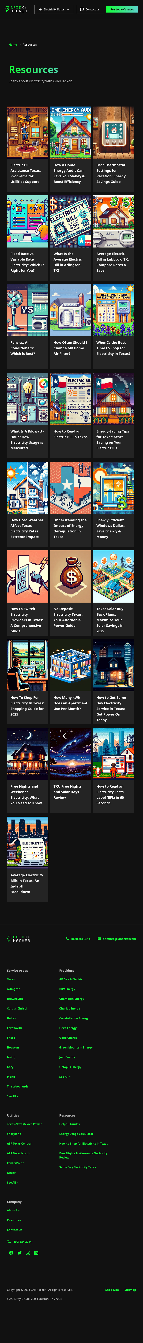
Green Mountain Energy (76, 1047)
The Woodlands (17, 1086)
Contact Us (14, 1230)
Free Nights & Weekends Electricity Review (83, 1155)
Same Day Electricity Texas (77, 1167)
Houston (13, 1047)
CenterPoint (15, 1163)
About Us (13, 1210)
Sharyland (14, 1134)
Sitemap (130, 1290)
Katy (10, 1067)
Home (13, 44)
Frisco (11, 1038)
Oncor (11, 1173)
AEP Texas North (18, 1153)
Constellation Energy (73, 1018)
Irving (11, 1057)
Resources (14, 1220)
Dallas (11, 1018)
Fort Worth (14, 1028)
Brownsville (15, 999)
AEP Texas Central (19, 1143)
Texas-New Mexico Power (24, 1124)
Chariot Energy (69, 1008)
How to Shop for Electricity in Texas (83, 1143)
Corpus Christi (17, 1008)
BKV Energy (67, 989)
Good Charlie (68, 1038)
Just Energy (67, 1057)
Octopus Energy (70, 1067)
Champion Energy (71, 999)
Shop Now (112, 1290)
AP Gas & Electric (70, 979)
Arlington (13, 989)
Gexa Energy (68, 1028)
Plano (11, 1077)
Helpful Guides (69, 1124)
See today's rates (122, 9)
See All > (12, 1096)
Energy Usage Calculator (76, 1134)
